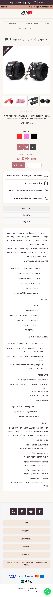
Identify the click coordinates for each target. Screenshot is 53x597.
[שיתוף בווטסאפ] (20, 147)
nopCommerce (31, 588)
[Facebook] (39, 511)
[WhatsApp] (47, 591)
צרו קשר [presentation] (26, 221)
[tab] (26, 208)
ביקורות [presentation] (26, 215)
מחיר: (32, 158)
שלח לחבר (26, 147)
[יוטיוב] (31, 511)
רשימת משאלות (29, 2)
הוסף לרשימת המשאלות (33, 147)
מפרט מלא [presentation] (26, 208)
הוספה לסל (18, 165)
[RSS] (13, 511)
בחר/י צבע (26, 131)
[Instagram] (22, 511)
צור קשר (13, 2)
